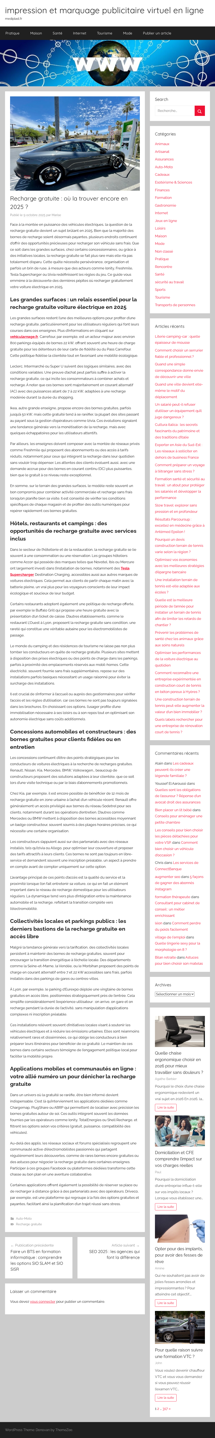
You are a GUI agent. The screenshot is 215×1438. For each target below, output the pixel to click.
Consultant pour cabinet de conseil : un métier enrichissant (177, 909)
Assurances (164, 159)
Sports (160, 289)
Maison (36, 33)
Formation (163, 197)
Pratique (12, 33)
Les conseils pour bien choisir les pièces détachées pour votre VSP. (179, 836)
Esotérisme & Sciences (173, 182)
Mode (127, 33)
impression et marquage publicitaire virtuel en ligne (104, 10)
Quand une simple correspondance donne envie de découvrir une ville (179, 370)
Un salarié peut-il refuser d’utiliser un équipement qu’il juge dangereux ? (178, 410)
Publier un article (157, 33)
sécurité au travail (169, 282)
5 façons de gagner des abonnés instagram (179, 883)
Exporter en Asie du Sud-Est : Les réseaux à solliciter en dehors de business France (178, 451)
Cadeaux (162, 174)
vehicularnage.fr (24, 337)
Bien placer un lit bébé (173, 810)
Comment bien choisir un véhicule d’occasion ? (176, 848)
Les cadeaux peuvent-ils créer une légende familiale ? (174, 769)
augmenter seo (167, 877)
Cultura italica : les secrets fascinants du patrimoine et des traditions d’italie (177, 430)
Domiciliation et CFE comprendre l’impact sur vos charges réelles (178, 1159)
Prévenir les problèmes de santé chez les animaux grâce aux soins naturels (179, 638)
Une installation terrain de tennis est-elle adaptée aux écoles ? (177, 586)
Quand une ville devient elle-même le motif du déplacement (179, 390)
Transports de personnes (175, 305)
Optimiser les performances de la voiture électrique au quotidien (178, 659)
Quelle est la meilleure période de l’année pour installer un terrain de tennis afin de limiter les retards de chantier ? (178, 612)
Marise (56, 215)
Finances (162, 190)
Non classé (164, 251)
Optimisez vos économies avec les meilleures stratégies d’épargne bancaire (179, 566)
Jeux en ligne (166, 221)
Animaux (162, 144)
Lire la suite (165, 1107)
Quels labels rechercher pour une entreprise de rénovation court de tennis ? (179, 725)
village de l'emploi (170, 937)
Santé (57, 33)
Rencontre (163, 267)
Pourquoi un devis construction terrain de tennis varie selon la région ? (179, 545)
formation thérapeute (172, 897)
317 (165, 1409)
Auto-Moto (24, 1218)
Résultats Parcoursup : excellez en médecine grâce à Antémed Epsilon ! (180, 525)
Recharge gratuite (29, 1224)
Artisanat (162, 152)
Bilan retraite (165, 957)
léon (158, 923)
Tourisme (104, 33)
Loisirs (160, 228)
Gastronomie (165, 205)
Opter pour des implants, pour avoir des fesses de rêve (179, 1255)
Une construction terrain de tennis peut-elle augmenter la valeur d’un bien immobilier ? (179, 705)
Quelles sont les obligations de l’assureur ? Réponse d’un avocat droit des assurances (178, 796)
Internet (79, 33)
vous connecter (42, 1301)
